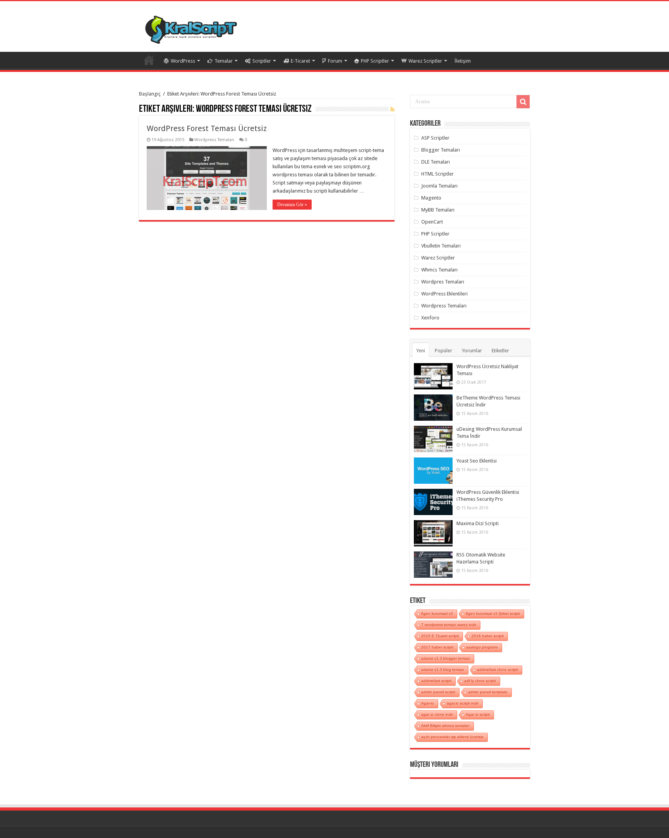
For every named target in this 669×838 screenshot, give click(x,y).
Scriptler (261, 61)
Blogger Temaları (440, 150)
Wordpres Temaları (442, 282)
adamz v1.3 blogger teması (445, 658)
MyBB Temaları (438, 210)
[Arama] (523, 101)
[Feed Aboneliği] (392, 109)
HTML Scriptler (437, 174)
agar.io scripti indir (463, 703)
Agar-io (427, 703)
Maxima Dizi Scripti (477, 523)
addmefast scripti (436, 681)
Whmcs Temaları (439, 270)
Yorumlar (472, 350)
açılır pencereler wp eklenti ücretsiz (452, 737)
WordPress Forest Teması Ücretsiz (207, 128)
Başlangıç (150, 94)
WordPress (183, 61)
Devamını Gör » (292, 204)
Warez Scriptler (425, 61)
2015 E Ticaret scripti (440, 636)
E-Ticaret (300, 61)
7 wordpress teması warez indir (448, 625)
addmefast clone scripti (497, 669)
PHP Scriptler (375, 61)
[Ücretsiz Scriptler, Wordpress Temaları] (191, 28)
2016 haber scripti (488, 636)
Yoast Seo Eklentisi (476, 461)
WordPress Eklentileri (444, 294)
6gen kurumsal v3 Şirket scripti (493, 613)
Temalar (223, 61)
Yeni (420, 350)
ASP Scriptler (435, 138)
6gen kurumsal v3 (437, 613)
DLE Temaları (435, 162)
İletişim (463, 61)
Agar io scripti (478, 714)
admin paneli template (488, 692)
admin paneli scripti (438, 692)
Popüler (443, 350)
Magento (431, 198)
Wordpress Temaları (214, 139)
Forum (335, 61)
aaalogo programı (482, 647)
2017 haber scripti (437, 647)
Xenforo (430, 318)
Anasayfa (149, 60)
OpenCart (432, 222)
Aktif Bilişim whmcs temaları (445, 726)
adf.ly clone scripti (480, 681)
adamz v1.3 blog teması (442, 669)
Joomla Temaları (439, 186)
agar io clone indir (437, 714)
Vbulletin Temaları (441, 246)
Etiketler (500, 350)
